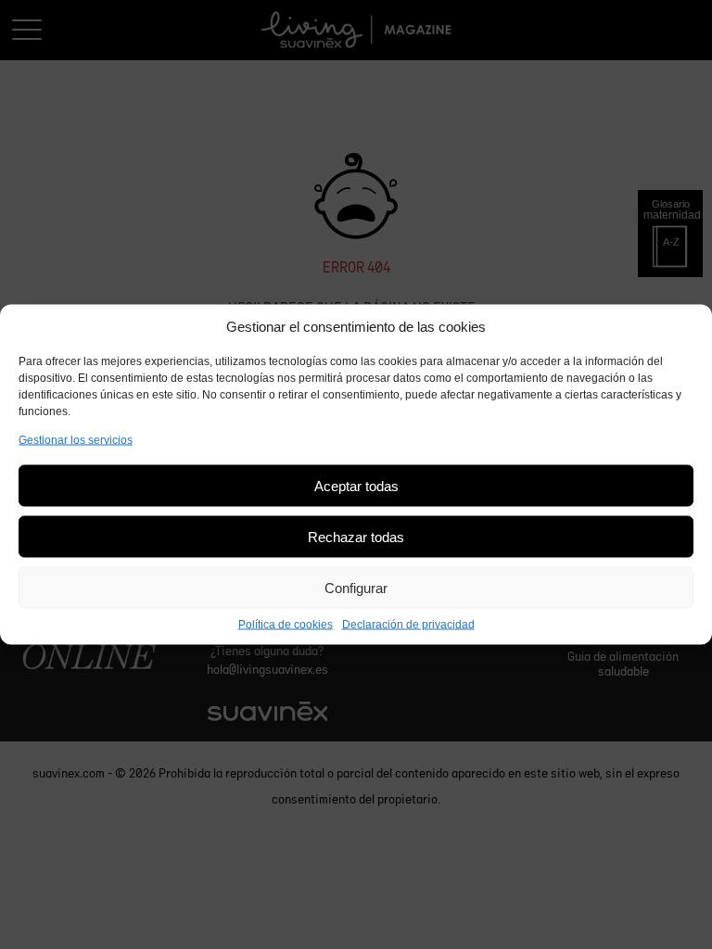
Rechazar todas (356, 536)
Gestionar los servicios (76, 440)
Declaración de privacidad (408, 624)
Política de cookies (285, 624)
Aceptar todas (356, 485)
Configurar (356, 587)
